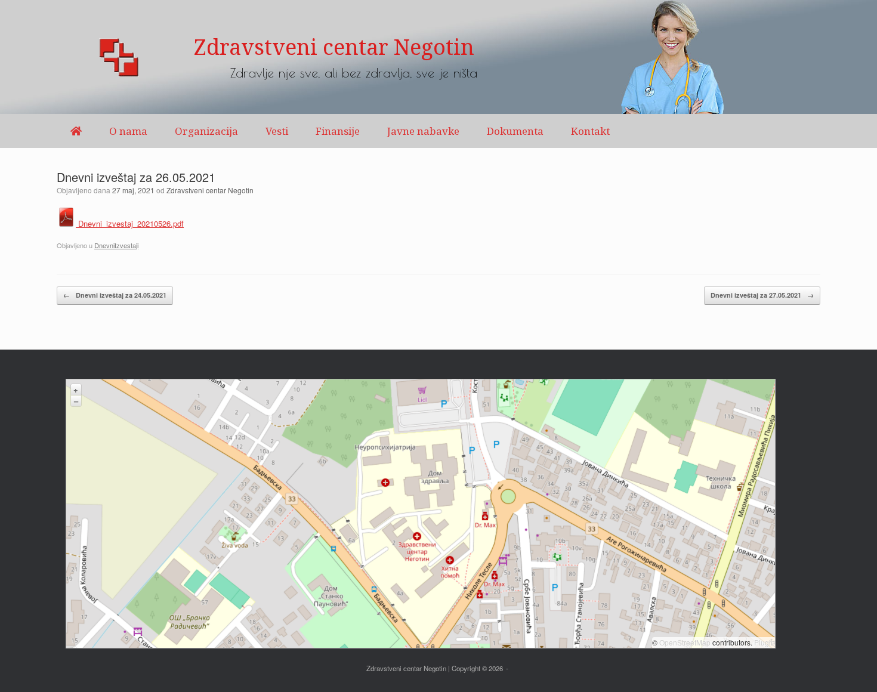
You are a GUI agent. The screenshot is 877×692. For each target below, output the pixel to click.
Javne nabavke (423, 131)
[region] (438, 57)
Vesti (276, 131)
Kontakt (590, 131)
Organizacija (206, 131)
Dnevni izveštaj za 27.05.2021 (762, 295)
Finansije (338, 131)
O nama (128, 131)
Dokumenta (515, 131)
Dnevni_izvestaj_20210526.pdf (130, 223)
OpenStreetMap (685, 642)
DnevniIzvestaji (116, 245)
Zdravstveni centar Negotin (210, 190)
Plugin (763, 642)
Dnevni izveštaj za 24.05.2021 (114, 295)
